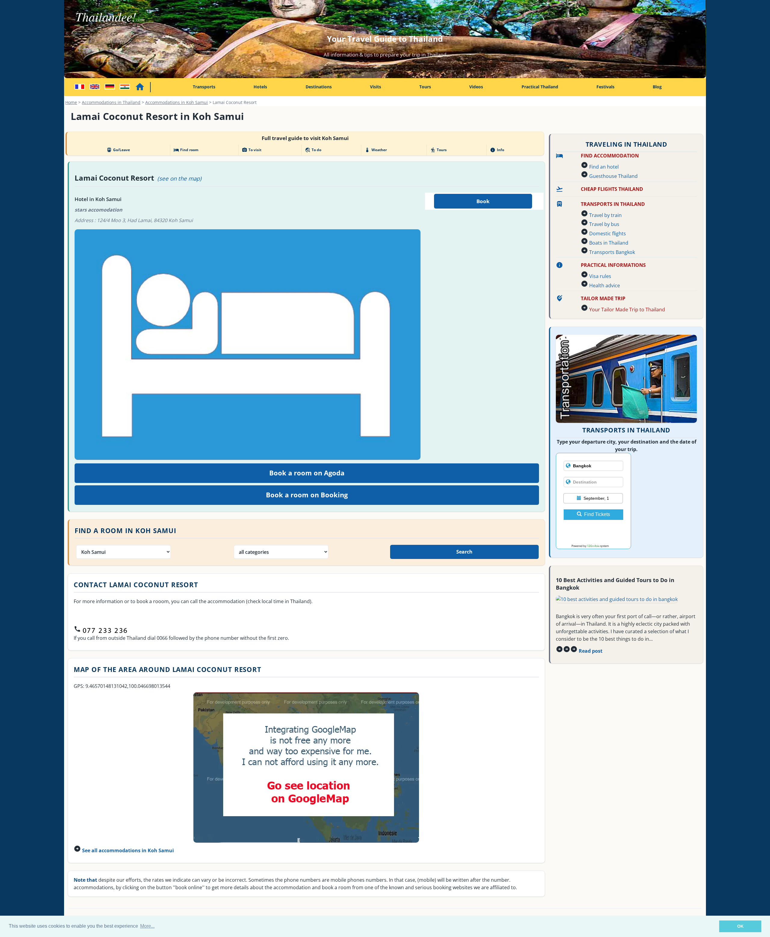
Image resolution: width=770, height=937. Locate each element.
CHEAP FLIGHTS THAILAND (612, 189)
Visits (375, 87)
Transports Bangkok (612, 252)
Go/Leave (118, 150)
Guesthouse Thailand (613, 176)
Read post (590, 651)
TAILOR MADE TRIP (603, 298)
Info (497, 150)
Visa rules (600, 276)
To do (313, 150)
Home (71, 102)
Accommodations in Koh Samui (176, 102)
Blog (657, 87)
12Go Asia (593, 546)
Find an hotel (604, 166)
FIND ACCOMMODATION (610, 155)
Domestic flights (607, 233)
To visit (251, 150)
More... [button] (147, 926)
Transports (204, 87)
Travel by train (605, 215)
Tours (425, 87)
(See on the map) (179, 178)
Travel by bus (604, 224)
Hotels (260, 87)
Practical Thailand (540, 87)
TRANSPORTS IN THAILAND (613, 204)
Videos (476, 87)
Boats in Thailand (608, 243)
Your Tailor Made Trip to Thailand (627, 309)
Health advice (604, 285)
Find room (186, 150)
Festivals (605, 87)
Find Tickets (597, 514)
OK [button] (740, 926)
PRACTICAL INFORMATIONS (613, 265)
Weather (376, 150)
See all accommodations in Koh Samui (128, 850)
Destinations (319, 87)
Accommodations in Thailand (111, 102)
